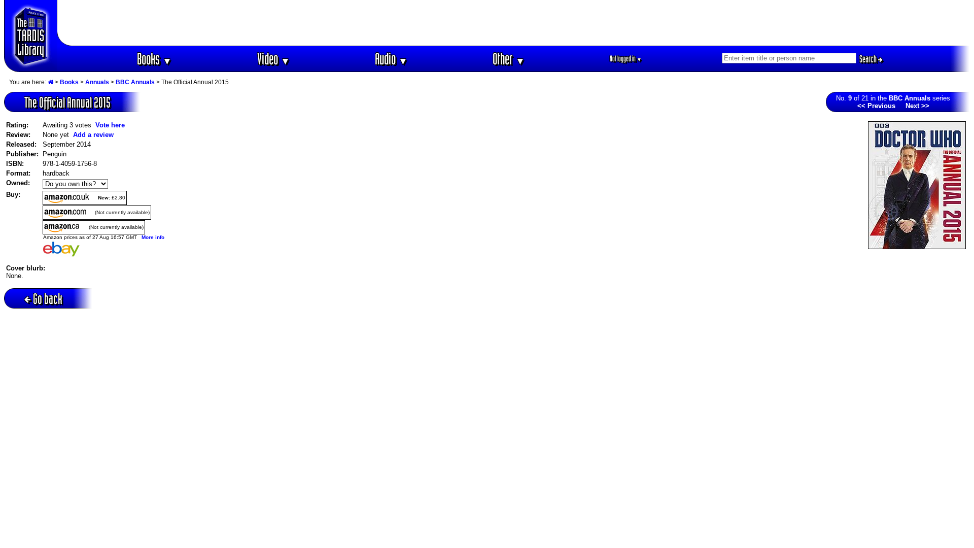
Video (273, 58)
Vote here (110, 125)
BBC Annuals (135, 82)
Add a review (93, 135)
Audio (391, 58)
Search (868, 58)
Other (509, 58)
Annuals (97, 82)
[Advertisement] (514, 23)
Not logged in (626, 58)
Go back (47, 298)
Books (154, 58)
